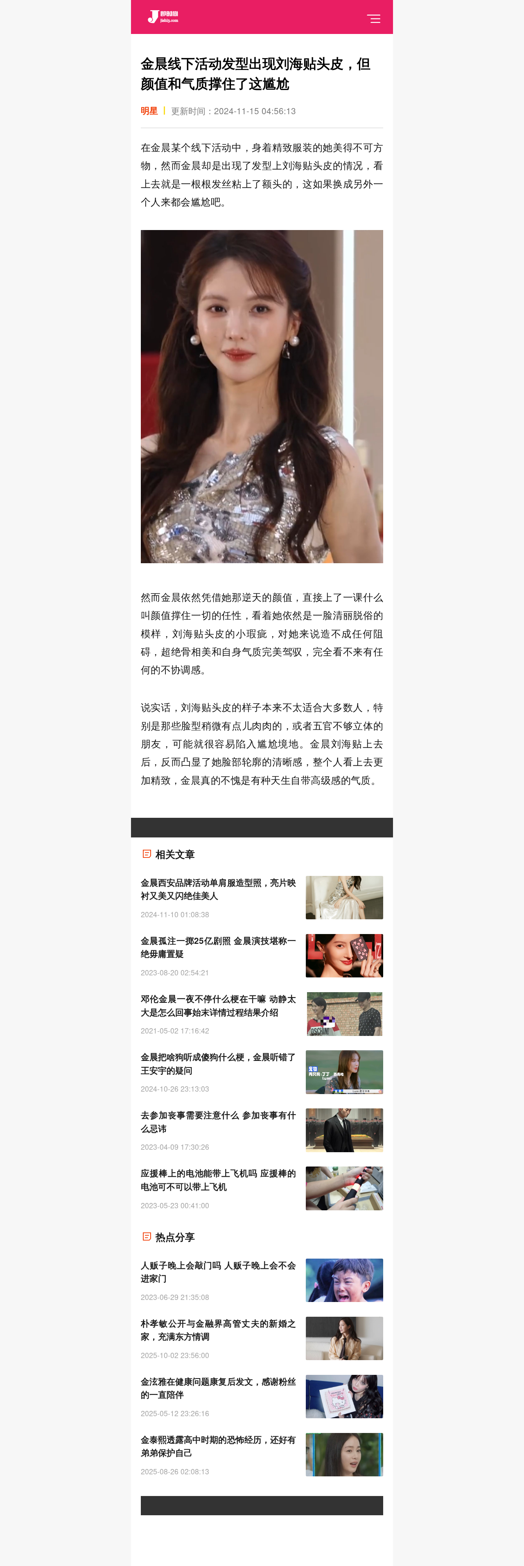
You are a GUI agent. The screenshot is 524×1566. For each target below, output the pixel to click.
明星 (149, 110)
